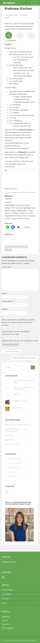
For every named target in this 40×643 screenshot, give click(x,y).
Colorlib (19, 641)
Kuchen (7, 247)
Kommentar (7, 267)
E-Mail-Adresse (8, 301)
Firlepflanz (24, 15)
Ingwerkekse (17, 408)
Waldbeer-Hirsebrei (20, 401)
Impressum (6, 616)
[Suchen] (33, 367)
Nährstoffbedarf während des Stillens (23, 381)
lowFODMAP (12, 467)
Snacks (7, 18)
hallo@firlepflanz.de (9, 562)
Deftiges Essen (12, 463)
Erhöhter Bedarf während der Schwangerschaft (23, 388)
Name (4, 293)
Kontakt (4, 620)
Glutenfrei (24, 247)
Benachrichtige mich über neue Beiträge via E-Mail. (20, 341)
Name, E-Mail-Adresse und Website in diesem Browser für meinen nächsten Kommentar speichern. (18, 322)
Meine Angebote (8, 628)
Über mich (5, 624)
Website (4, 309)
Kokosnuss (15, 247)
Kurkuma (8, 250)
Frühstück (10, 472)
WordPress (33, 641)
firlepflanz (9, 2)
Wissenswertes (12, 458)
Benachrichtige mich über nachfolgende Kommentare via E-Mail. (16, 332)
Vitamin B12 (17, 394)
